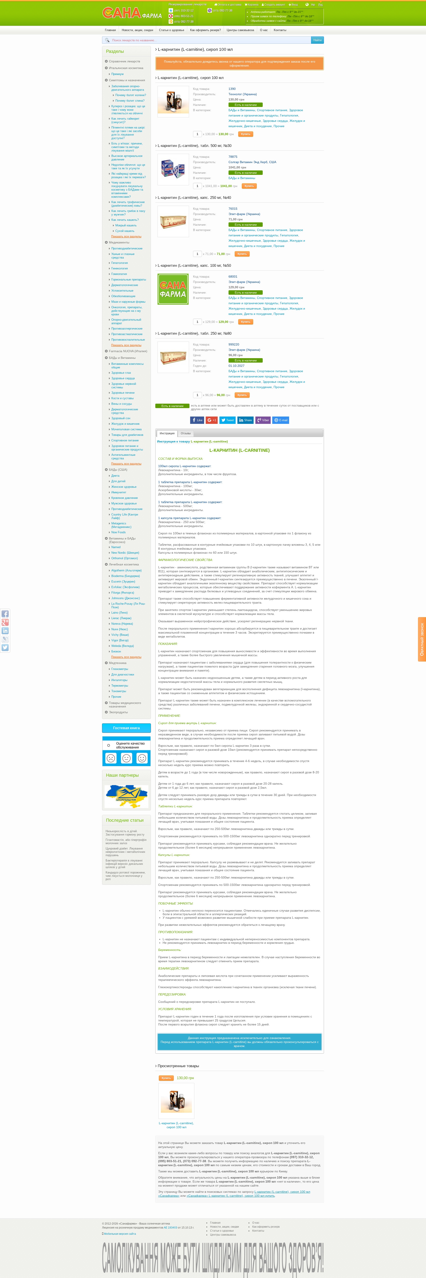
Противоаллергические (126, 328)
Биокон (116, 651)
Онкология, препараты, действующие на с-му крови (126, 311)
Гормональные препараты (128, 279)
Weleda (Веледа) (122, 646)
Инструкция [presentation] (167, 433)
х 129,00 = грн (218, 322)
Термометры (119, 685)
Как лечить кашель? (125, 219)
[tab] (167, 433)
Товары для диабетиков (127, 435)
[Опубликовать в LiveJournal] (5, 639)
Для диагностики (122, 674)
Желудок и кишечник (125, 423)
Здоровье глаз (121, 372)
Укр (313, 4)
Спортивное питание (272, 110)
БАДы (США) (118, 469)
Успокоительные (122, 290)
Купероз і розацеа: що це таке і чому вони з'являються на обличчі (128, 110)
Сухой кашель (124, 231)
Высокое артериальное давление (126, 157)
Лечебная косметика (124, 564)
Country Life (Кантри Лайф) (124, 516)
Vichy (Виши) (120, 634)
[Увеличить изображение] (173, 101)
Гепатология (289, 115)
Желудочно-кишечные (245, 120)
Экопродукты (118, 712)
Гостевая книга (126, 728)
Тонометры (118, 691)
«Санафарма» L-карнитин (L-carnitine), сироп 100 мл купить (231, 1195)
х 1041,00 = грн (219, 186)
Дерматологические (124, 285)
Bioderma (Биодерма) (125, 576)
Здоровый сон (120, 418)
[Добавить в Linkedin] (5, 630)
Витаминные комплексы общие (127, 365)
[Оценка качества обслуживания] (126, 751)
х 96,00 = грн (216, 395)
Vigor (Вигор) (119, 640)
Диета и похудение (258, 126)
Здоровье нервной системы (123, 385)
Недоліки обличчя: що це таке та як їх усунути (128, 166)
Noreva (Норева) (122, 623)
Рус (320, 4)
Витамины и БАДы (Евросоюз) (122, 540)
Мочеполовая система (126, 429)
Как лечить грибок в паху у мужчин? (128, 212)
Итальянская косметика (126, 68)
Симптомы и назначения (127, 80)
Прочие (279, 126)
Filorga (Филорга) (122, 592)
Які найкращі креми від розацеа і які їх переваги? (128, 175)
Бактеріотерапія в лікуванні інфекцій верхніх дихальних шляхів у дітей (124, 864)
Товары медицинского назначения (125, 704)
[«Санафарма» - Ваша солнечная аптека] (132, 12)
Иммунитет (118, 492)
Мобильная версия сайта (120, 1233)
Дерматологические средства (124, 411)
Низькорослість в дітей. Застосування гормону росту (125, 833)
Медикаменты (119, 242)
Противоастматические (126, 334)
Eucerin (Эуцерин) (123, 581)
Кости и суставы (122, 398)
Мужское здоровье (124, 503)
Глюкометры (119, 669)
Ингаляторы (119, 680)
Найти (317, 40)
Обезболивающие (123, 296)
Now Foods (118, 532)
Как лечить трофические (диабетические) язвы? (128, 203)
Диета (115, 475)
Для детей (118, 481)
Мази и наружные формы (128, 301)
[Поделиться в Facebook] (5, 613)
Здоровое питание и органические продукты (127, 447)
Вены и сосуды (121, 403)
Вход (295, 4)
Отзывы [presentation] (186, 433)
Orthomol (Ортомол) (124, 558)
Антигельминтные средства (123, 456)
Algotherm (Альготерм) (126, 570)
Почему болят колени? (130, 95)
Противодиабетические (126, 248)
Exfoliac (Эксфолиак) (125, 587)
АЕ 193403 (170, 1227)
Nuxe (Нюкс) (119, 629)
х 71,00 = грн (216, 254)
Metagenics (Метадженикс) (121, 525)
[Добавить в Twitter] (5, 647)
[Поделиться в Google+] (5, 622)
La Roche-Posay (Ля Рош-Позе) (128, 605)
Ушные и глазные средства (122, 255)
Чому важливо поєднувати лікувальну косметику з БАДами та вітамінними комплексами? (127, 189)
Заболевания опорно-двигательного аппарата (127, 88)
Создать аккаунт (274, 4)
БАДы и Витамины (242, 110)
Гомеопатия (119, 274)
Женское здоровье (123, 486)
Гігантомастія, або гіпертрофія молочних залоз (126, 841)
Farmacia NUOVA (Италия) (128, 351)
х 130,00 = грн (218, 134)
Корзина (253, 4)
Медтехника (117, 663)
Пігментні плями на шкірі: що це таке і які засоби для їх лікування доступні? (128, 133)
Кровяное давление (124, 498)
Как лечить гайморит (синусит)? (125, 120)
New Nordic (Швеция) (125, 552)
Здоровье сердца (275, 120)
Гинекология (119, 268)
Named (115, 547)
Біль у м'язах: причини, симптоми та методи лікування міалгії (127, 147)
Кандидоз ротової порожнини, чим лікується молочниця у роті (126, 876)
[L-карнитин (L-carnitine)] (176, 1100)
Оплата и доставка (229, 4)
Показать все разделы (126, 236)
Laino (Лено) (119, 612)
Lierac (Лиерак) (121, 618)
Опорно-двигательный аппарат (126, 321)
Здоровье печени (122, 392)
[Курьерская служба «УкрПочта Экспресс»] (126, 796)
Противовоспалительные (128, 339)
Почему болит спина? (129, 100)
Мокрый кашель (126, 225)
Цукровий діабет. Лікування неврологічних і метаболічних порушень (125, 852)
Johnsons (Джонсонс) (125, 598)
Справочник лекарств (124, 61)
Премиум (117, 74)
